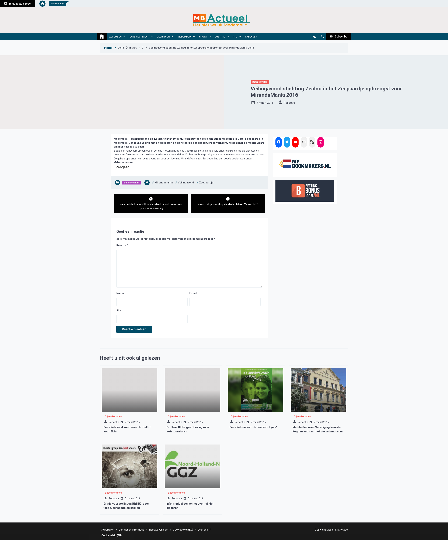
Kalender (251, 36)
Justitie (220, 36)
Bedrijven (163, 36)
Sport (203, 36)
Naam (120, 293)
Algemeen (115, 36)
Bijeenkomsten (259, 82)
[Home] (102, 36)
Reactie (122, 245)
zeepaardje (206, 182)
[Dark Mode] (314, 36)
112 (235, 36)
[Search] (322, 36)
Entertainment (139, 36)
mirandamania (164, 182)
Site (118, 310)
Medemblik (184, 36)
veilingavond (186, 182)
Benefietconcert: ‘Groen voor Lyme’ (253, 427)
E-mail (193, 293)
